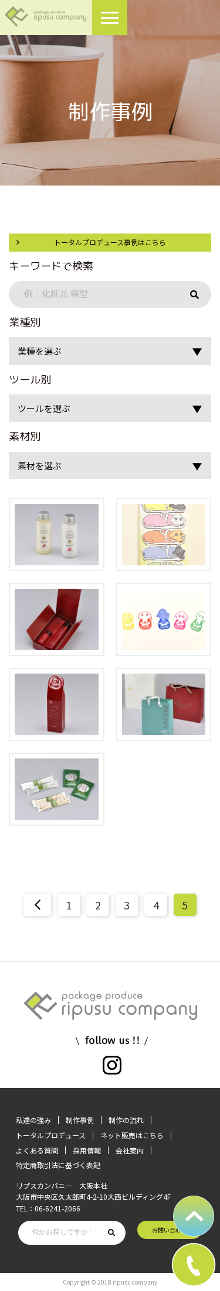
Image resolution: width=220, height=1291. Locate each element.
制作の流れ (126, 1120)
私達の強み (33, 1120)
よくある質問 (37, 1150)
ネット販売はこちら (132, 1135)
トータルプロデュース (51, 1135)
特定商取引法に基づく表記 (58, 1165)
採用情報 (87, 1150)
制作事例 (80, 1120)
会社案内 (130, 1150)
